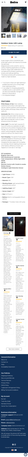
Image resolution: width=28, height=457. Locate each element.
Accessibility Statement (8, 367)
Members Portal (6, 403)
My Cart (3, 399)
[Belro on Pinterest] (13, 444)
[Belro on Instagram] (15, 444)
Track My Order (6, 401)
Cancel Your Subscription (8, 406)
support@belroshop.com (12, 419)
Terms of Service (6, 380)
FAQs (2, 364)
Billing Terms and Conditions (9, 390)
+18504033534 (10, 422)
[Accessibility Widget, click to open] (25, 454)
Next (25, 19)
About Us (4, 359)
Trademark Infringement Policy (10, 387)
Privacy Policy (5, 383)
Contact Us (4, 362)
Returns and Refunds (7, 378)
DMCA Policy (5, 385)
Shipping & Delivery (7, 375)
